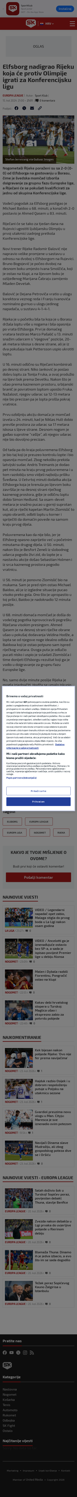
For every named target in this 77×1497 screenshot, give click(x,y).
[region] (38, 748)
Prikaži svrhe (38, 791)
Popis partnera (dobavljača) (21, 777)
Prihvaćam (38, 801)
